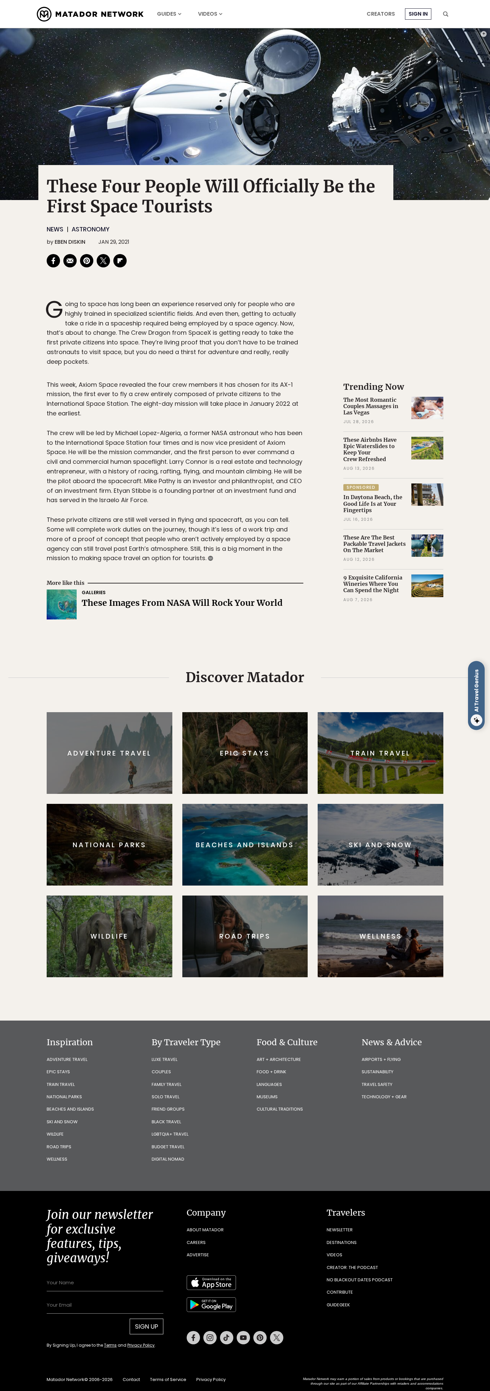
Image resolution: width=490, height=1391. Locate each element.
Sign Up (311, 724)
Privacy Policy (285, 740)
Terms (254, 740)
